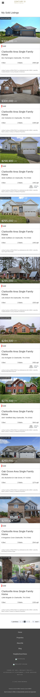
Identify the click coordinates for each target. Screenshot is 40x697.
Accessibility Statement (13, 672)
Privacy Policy (26, 670)
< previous (14, 621)
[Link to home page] (20, 3)
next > (37, 621)
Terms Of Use (12, 670)
